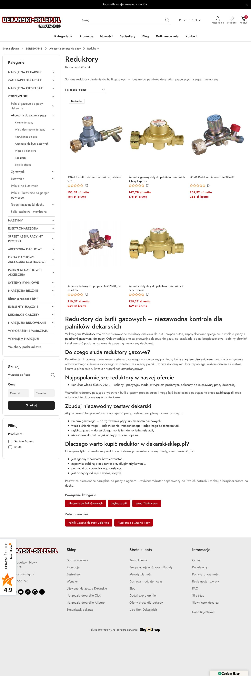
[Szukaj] (53, 375)
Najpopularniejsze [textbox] (75, 90)
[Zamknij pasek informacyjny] (247, 4)
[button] (63, 37)
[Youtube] (21, 592)
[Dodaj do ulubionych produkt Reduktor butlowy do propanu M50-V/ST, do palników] (119, 210)
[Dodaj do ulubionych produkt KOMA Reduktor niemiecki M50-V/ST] (242, 101)
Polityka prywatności (205, 574)
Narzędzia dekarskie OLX (84, 595)
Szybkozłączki (119, 503)
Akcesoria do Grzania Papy (134, 523)
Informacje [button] (201, 550)
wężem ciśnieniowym (199, 359)
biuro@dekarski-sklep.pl (19, 574)
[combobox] (85, 89)
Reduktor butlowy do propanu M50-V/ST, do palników (94, 288)
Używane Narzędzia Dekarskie (87, 588)
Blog (132, 588)
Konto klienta (138, 560)
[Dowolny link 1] (42, 592)
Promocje (73, 567)
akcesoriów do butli (84, 435)
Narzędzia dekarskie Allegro (86, 602)
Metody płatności (141, 574)
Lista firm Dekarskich (143, 609)
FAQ (195, 588)
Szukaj (31, 405)
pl (180, 20)
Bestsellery (74, 574)
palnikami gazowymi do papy (84, 338)
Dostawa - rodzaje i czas (145, 581)
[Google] (35, 592)
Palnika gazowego (83, 421)
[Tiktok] (28, 592)
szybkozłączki (225, 392)
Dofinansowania (77, 560)
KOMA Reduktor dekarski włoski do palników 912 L (94, 179)
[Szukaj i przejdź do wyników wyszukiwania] (167, 20)
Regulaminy (200, 567)
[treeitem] (31, 72)
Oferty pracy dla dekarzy (146, 602)
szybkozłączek (80, 430)
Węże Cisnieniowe (146, 503)
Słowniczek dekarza (80, 609)
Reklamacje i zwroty (205, 581)
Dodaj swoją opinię (142, 595)
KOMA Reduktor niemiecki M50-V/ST (212, 177)
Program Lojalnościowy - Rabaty (150, 567)
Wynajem (73, 581)
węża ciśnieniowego (84, 425)
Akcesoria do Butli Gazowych (85, 503)
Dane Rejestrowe (203, 612)
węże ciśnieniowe (107, 397)
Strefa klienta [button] (140, 550)
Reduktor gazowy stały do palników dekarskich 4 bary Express (157, 179)
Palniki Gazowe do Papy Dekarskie (88, 523)
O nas (196, 560)
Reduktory (88, 334)
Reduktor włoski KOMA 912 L (90, 385)
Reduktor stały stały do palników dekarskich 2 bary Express (156, 288)
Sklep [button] (71, 550)
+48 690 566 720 (16, 581)
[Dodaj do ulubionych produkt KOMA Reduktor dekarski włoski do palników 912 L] (119, 101)
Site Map (198, 595)
